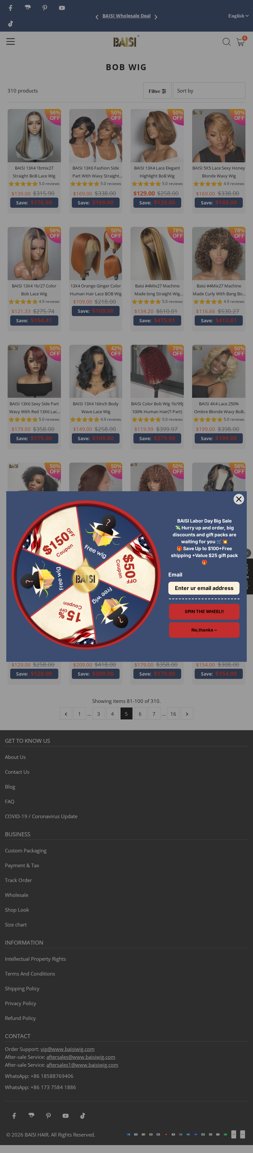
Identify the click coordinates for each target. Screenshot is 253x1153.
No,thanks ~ (204, 629)
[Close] (239, 499)
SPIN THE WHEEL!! (204, 611)
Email (175, 574)
